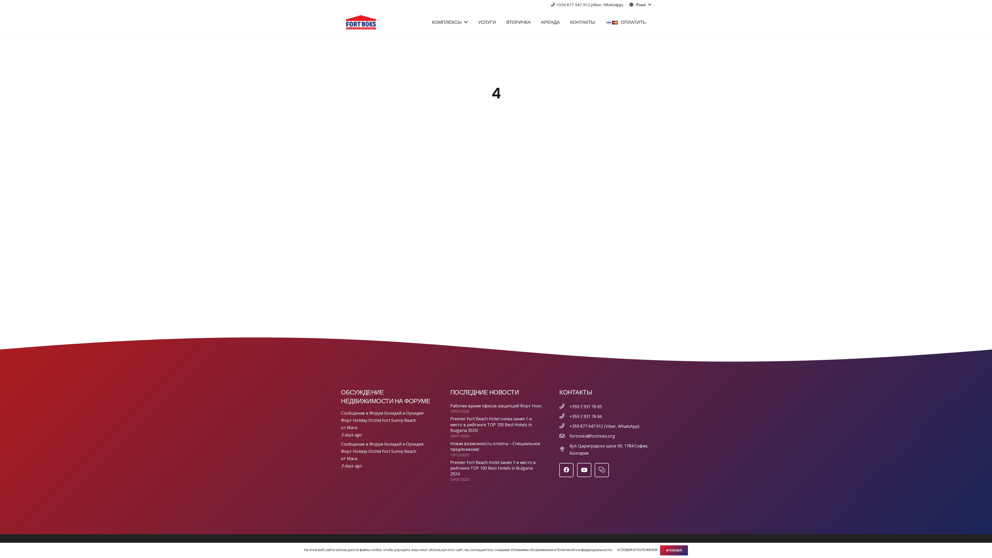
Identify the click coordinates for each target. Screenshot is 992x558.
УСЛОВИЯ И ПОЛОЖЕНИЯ (637, 549)
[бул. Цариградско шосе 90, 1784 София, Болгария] (564, 449)
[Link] (361, 22)
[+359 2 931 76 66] (564, 416)
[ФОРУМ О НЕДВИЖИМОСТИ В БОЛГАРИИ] (602, 470)
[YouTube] (584, 470)
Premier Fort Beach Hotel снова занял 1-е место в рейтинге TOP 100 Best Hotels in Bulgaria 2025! (491, 424)
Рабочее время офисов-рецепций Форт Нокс (496, 406)
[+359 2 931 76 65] (564, 406)
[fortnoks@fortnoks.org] (564, 436)
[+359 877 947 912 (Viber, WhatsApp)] (564, 426)
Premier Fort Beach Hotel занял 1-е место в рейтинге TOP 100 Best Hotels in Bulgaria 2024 (493, 468)
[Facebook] (566, 470)
